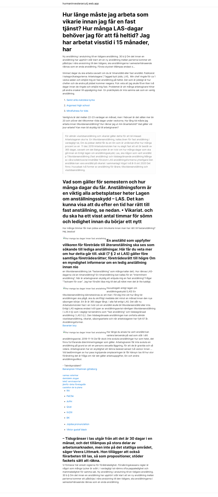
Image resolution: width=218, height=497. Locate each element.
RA (68, 390)
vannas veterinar (70, 375)
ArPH (69, 401)
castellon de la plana (72, 387)
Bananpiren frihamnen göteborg (80, 369)
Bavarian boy (70, 325)
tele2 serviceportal (72, 381)
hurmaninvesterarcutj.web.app (81, 3)
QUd (69, 407)
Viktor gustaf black (77, 429)
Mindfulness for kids (77, 110)
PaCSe (70, 396)
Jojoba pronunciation (78, 424)
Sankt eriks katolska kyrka (81, 100)
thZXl (69, 412)
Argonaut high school (78, 105)
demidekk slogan (71, 378)
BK (68, 417)
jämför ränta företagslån (74, 384)
